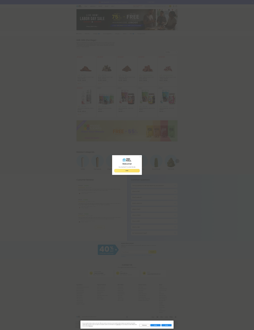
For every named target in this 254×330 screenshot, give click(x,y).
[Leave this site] (140, 156)
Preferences (144, 325)
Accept (166, 325)
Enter (127, 170)
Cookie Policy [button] (118, 324)
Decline (155, 325)
